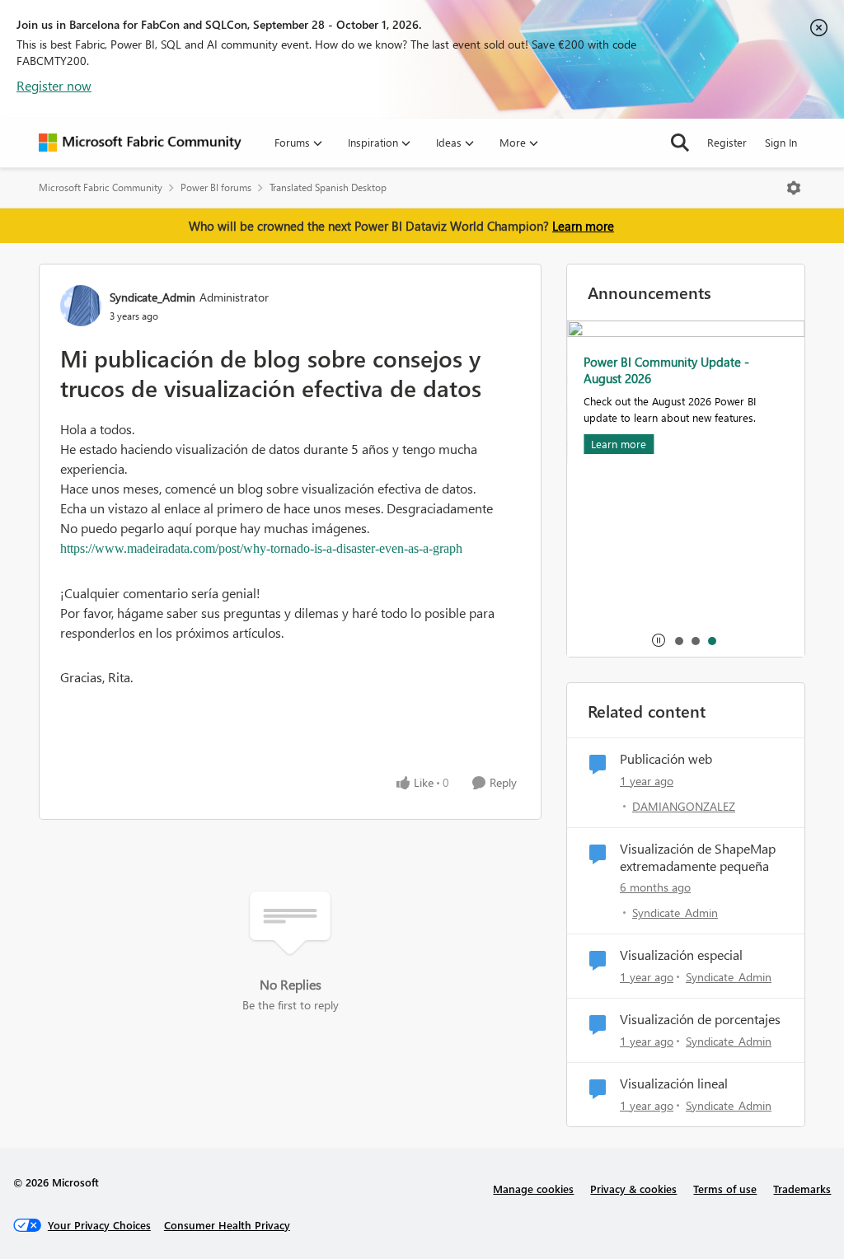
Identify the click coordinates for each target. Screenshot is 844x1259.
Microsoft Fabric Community (100, 187)
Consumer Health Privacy (227, 1225)
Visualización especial (681, 955)
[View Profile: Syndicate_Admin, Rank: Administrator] (80, 305)
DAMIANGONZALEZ (683, 806)
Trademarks (802, 1189)
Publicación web (666, 759)
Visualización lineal (674, 1083)
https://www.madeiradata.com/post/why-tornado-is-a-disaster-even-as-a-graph (261, 548)
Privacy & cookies (633, 1189)
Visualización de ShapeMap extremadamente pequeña (698, 857)
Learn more (583, 226)
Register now (53, 85)
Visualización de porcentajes (700, 1019)
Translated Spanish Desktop (328, 187)
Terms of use (725, 1189)
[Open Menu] (793, 187)
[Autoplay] (658, 640)
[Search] (680, 142)
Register (727, 142)
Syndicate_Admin (152, 297)
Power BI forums (216, 187)
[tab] (678, 640)
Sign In (781, 142)
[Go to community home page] (140, 142)
